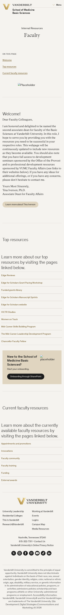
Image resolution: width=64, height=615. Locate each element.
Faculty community (10, 458)
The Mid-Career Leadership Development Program (26, 334)
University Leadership (13, 511)
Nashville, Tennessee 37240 (32, 537)
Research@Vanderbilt (13, 524)
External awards (9, 480)
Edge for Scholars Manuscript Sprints (19, 297)
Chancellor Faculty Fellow (13, 341)
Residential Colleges (12, 516)
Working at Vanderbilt (42, 511)
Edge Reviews (8, 275)
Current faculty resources (14, 73)
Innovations (7, 451)
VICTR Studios (8, 312)
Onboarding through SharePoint (25, 376)
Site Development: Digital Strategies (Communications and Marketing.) (32, 604)
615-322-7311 (25, 541)
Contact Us (39, 541)
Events (35, 516)
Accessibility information (45, 595)
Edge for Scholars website (14, 305)
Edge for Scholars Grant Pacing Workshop (21, 283)
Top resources (9, 67)
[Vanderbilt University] (32, 501)
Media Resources (40, 529)
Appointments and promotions (16, 444)
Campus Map (38, 524)
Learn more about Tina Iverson (20, 204)
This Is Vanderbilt (10, 520)
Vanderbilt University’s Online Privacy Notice (32, 545)
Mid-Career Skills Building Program (18, 327)
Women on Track (9, 319)
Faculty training (8, 466)
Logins (35, 520)
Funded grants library (11, 290)
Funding (5, 473)
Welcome (7, 60)
